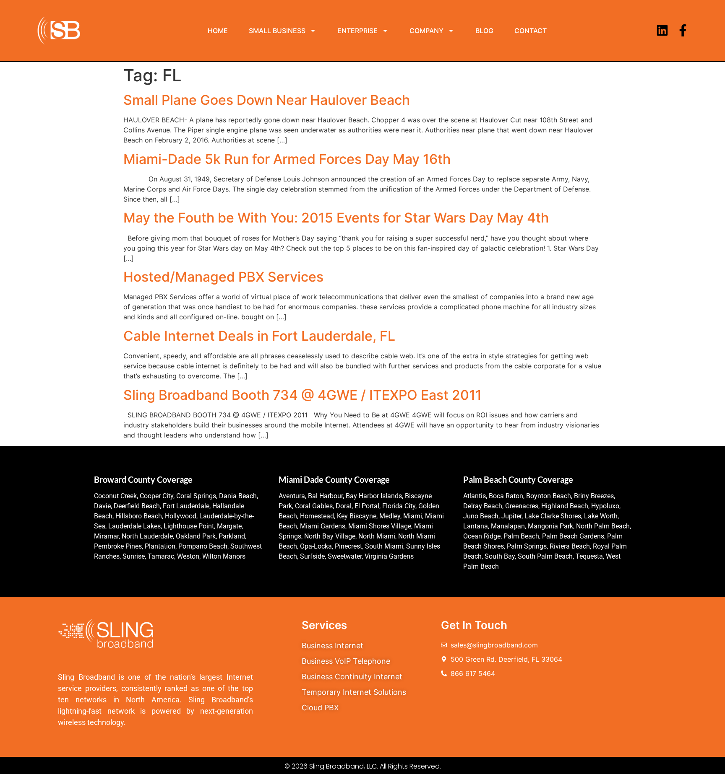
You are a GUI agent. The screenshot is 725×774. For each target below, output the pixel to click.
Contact (530, 30)
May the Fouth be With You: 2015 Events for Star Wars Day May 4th (336, 218)
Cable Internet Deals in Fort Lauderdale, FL (259, 336)
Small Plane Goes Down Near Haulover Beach (266, 100)
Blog (484, 30)
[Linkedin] (662, 30)
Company (426, 30)
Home (218, 30)
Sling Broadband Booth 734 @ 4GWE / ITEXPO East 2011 (302, 395)
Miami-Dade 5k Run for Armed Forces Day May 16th (287, 159)
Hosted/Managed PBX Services (223, 277)
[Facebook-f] (683, 30)
